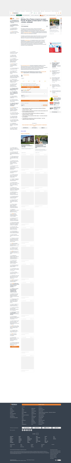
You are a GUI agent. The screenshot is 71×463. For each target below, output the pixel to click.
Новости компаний (25, 133)
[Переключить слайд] (60, 22)
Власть (23, 416)
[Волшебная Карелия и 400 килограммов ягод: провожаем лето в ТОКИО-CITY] (41, 139)
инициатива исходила (27, 32)
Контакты (11, 409)
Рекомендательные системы (53, 454)
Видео (23, 413)
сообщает (42, 29)
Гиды (22, 417)
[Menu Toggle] (11, 13)
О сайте (11, 408)
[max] (23, 430)
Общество (32, 409)
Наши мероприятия (13, 413)
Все (11, 18)
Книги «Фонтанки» (41, 416)
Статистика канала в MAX (14, 417)
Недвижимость (24, 424)
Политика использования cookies (54, 453)
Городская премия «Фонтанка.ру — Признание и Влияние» (47, 412)
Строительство (33, 416)
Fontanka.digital (41, 417)
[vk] (27, 430)
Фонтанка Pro (41, 408)
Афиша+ (23, 409)
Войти (23, 105)
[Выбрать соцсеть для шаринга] (47, 26)
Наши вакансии (12, 416)
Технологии (33, 417)
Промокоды (55, 96)
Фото (32, 424)
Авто (22, 408)
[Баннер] (19, 15)
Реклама (11, 412)
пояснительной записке (25, 65)
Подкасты (32, 412)
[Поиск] (56, 13)
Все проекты (40, 424)
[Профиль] (60, 13)
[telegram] (25, 430)
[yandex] (31, 430)
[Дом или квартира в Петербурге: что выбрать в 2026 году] (27, 139)
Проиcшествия (33, 413)
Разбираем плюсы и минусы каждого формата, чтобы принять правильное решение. (27, 148)
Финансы (32, 420)
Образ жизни (33, 408)
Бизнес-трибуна (24, 412)
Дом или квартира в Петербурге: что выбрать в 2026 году (26, 145)
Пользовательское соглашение (53, 449)
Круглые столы (41, 421)
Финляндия (33, 421)
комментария (25, 26)
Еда (22, 421)
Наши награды (52, 458)
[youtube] (29, 430)
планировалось (27, 40)
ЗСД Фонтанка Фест (42, 409)
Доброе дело (24, 420)
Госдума (23, 78)
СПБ (13, 18)
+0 (44, 93)
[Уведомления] (58, 13)
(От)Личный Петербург (42, 413)
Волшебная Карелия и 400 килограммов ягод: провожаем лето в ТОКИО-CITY (40, 146)
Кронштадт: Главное (42, 420)
